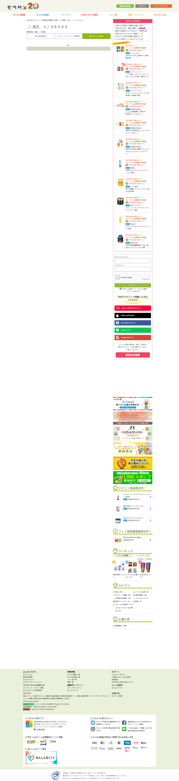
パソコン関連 (27, 698)
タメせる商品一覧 (73, 674)
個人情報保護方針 (111, 775)
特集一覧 (70, 682)
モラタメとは (160, 15)
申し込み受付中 (40, 36)
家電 (35, 698)
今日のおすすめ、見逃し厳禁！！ (127, 28)
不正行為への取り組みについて (123, 682)
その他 (66, 698)
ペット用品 (76, 696)
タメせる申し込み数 (142, 555)
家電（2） (138, 601)
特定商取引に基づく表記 (83, 773)
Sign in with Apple (127, 315)
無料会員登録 (125, 6)
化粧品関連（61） (141, 595)
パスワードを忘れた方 (132, 291)
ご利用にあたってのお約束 (121, 677)
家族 (120, 696)
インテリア (93, 696)
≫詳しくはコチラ (132, 350)
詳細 (145, 289)
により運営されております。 (105, 778)
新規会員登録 (27, 677)
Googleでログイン (127, 337)
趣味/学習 (85, 696)
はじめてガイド (28, 679)
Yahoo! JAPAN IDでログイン (131, 308)
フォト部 (113, 15)
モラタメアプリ (117, 688)
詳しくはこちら (39, 729)
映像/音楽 (45, 698)
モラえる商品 (19, 15)
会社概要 (72, 773)
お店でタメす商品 (89, 15)
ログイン (142, 6)
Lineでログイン (126, 330)
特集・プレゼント (136, 15)
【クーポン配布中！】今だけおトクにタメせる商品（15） (124, 608)
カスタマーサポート (119, 674)
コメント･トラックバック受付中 (68, 36)
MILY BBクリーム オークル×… (134, 506)
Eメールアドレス (122, 257)
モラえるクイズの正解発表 (32, 690)
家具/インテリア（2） (123, 601)
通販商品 (59, 698)
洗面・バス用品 (60, 20)
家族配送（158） (121, 626)
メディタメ (66, 15)
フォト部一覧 (72, 679)
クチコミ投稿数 (122, 555)
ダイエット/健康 (44, 696)
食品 (24, 696)
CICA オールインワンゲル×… (133, 518)
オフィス (115, 696)
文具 (39, 698)
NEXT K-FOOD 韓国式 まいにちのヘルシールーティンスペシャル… (137, 151)
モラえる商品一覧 (73, 677)
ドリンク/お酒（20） (142, 592)
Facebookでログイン (128, 323)
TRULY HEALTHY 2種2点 (132, 537)
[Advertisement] (132, 647)
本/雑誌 (52, 698)
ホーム (36, 20)
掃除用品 (30, 32)
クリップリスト (162, 6)
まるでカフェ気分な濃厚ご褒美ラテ (127, 36)
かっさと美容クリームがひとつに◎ (127, 39)
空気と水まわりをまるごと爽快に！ (127, 34)
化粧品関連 (55, 696)
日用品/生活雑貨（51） (123, 598)
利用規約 (115, 679)
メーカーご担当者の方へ (99, 773)
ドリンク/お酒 (32, 696)
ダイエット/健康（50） (123, 595)
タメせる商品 (42, 15)
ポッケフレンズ (72, 690)
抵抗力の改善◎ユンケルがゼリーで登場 (129, 31)
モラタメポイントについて (32, 682)
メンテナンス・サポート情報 (33, 688)
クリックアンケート (74, 688)
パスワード (119, 265)
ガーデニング (103, 696)
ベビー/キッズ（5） (142, 598)
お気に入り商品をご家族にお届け (127, 26)
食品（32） (119, 592)
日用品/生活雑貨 (47, 20)
